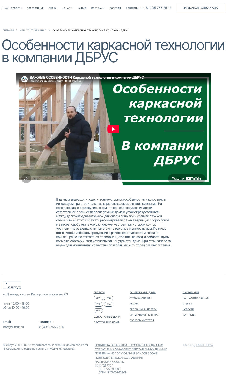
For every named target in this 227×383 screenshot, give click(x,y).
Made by (198, 345)
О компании (190, 292)
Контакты (132, 8)
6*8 (109, 298)
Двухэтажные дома (106, 322)
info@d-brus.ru (13, 327)
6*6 (98, 298)
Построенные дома (143, 292)
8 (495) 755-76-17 (52, 327)
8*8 (109, 304)
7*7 (98, 304)
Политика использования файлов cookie (126, 353)
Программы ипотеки (143, 309)
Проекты (16, 8)
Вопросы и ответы (142, 320)
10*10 (98, 310)
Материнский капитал (144, 314)
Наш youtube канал (33, 30)
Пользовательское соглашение (119, 357)
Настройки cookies (109, 361)
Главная (8, 30)
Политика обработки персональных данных (129, 345)
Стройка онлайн (141, 298)
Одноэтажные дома (107, 316)
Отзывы (187, 303)
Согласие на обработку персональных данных (131, 349)
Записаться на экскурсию (200, 7)
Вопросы (115, 8)
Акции (82, 8)
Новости (188, 309)
